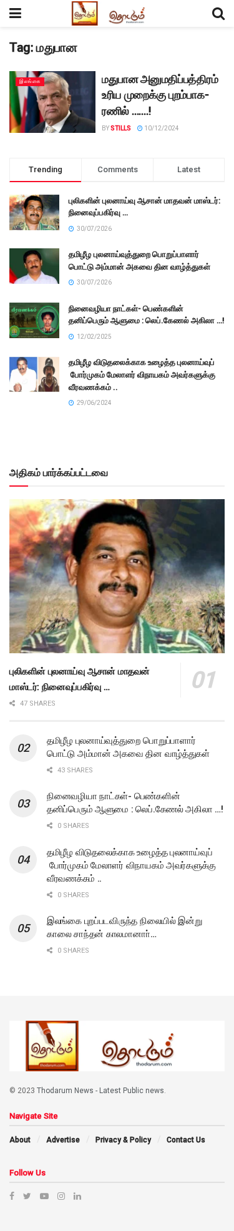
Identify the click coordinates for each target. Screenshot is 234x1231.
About (20, 1140)
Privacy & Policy (123, 1140)
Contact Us (186, 1140)
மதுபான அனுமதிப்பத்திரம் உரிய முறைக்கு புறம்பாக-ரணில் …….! (160, 94)
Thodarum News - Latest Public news (100, 1090)
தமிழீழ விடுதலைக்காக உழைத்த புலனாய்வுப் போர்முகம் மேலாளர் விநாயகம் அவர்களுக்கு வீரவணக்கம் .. (142, 374)
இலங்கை (30, 81)
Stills (120, 128)
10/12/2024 (161, 128)
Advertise (63, 1140)
